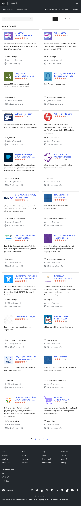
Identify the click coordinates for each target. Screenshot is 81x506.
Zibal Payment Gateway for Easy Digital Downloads (25, 196)
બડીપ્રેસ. (5, 481)
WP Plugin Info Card (63, 114)
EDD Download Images (25, 316)
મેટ (3, 473)
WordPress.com (8, 470)
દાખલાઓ (25, 463)
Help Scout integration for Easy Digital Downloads (25, 236)
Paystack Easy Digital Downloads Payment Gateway (24, 155)
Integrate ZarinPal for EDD (61, 398)
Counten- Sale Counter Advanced (62, 155)
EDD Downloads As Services (61, 196)
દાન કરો (64, 459)
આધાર (44, 455)
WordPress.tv (47, 463)
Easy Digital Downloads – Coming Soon (64, 236)
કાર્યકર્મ (64, 455)
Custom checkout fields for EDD (62, 317)
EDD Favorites (60, 357)
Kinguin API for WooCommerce (63, 277)
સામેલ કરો (64, 452)
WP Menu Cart (60, 33)
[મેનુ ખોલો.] (77, 3)
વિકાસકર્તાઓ (46, 459)
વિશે (3, 452)
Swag (64, 463)
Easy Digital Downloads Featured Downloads (64, 74)
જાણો (44, 452)
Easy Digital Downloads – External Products (25, 358)
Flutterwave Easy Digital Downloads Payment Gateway (25, 398)
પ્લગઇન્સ (25, 459)
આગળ (48, 439)
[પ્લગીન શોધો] (31, 19)
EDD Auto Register (23, 114)
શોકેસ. (24, 452)
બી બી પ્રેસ (6, 477)
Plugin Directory (7, 9)
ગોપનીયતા (6, 463)
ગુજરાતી (10, 490)
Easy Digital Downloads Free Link (24, 74)
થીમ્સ (24, 455)
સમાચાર (5, 455)
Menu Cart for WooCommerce (23, 34)
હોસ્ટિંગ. (5, 459)
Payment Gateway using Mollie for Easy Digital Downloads (26, 277)
